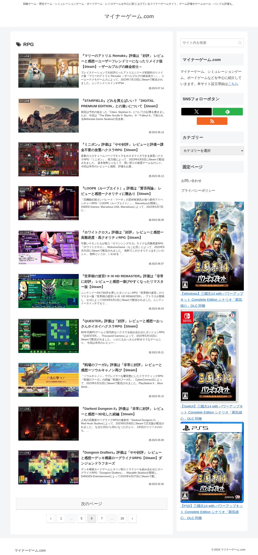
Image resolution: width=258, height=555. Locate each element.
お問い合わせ (191, 181)
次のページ (91, 503)
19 (122, 518)
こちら (233, 84)
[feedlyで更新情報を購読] (227, 111)
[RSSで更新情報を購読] (212, 121)
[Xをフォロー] (196, 111)
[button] (240, 43)
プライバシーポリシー (198, 190)
